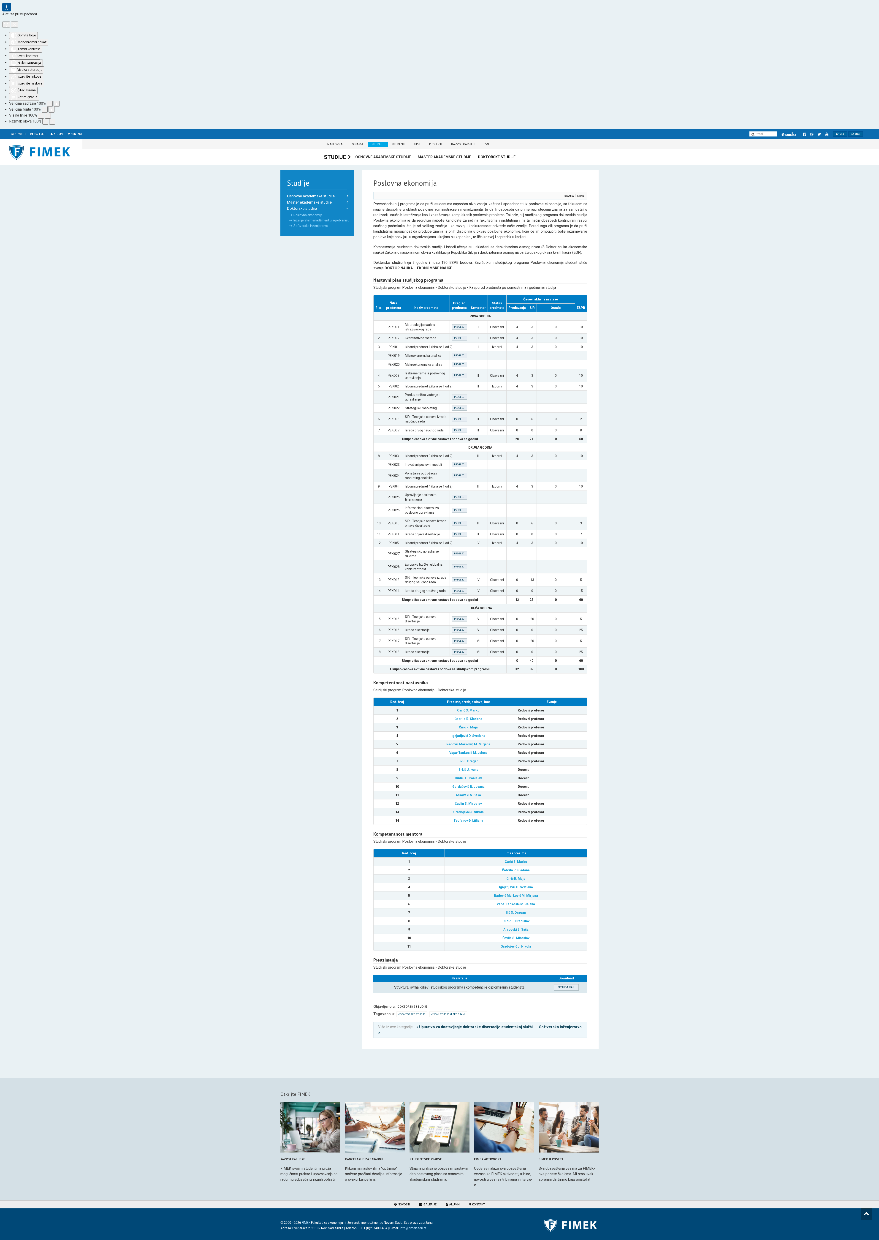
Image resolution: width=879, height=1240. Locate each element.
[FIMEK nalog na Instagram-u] (811, 134)
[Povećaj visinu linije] (48, 116)
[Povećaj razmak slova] (52, 122)
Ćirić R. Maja (468, 727)
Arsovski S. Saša (468, 795)
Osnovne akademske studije (383, 157)
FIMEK (306, 1222)
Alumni (58, 134)
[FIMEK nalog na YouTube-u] (827, 134)
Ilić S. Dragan (468, 761)
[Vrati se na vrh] (866, 1214)
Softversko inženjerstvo (310, 226)
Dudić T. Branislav (468, 778)
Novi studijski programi (449, 1014)
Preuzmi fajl (566, 987)
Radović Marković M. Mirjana (468, 744)
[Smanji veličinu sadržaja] (50, 104)
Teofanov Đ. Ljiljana (468, 820)
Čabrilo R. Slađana (468, 719)
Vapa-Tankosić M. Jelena (468, 753)
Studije (377, 144)
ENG (857, 133)
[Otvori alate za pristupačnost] (6, 7)
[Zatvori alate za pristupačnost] (14, 24)
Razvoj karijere (463, 144)
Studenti (398, 144)
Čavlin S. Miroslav (468, 803)
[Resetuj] (6, 24)
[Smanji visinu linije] (41, 116)
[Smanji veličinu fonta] (45, 110)
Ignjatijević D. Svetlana (468, 736)
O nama (357, 144)
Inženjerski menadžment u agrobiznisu (321, 220)
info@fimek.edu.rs (413, 1228)
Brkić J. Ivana (468, 769)
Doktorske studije (496, 157)
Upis (417, 144)
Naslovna (335, 144)
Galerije (40, 134)
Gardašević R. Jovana (468, 786)
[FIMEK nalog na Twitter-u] (819, 134)
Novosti (20, 134)
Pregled (459, 327)
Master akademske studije (444, 157)
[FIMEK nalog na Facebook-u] (804, 134)
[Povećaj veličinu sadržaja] (57, 104)
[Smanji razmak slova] (45, 122)
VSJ (487, 144)
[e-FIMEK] (788, 134)
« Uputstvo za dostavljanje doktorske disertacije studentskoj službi (474, 1027)
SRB (841, 133)
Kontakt (76, 134)
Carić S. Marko (468, 710)
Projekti (435, 144)
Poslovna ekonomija (308, 215)
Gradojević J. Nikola (468, 812)
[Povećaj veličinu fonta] (51, 110)
